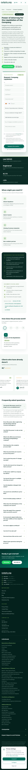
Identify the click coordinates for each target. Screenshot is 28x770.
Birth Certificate (5, 724)
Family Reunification (6, 663)
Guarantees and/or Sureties (7, 686)
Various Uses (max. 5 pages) (7, 659)
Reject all (14, 766)
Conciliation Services (6, 699)
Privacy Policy (19, 133)
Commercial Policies (6, 715)
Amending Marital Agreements (8, 691)
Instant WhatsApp (8, 66)
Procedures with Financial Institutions (10, 688)
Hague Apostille (5, 706)
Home (3, 9)
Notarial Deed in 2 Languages (8, 712)
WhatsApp (6, 562)
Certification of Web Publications (9, 713)
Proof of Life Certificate (7, 645)
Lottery (3, 649)
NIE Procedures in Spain (7, 675)
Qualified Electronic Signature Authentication (11, 701)
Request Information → (14, 146)
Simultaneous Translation (7, 708)
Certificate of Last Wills (7, 719)
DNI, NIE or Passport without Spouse (9, 683)
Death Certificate (5, 721)
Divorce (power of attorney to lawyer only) (11, 690)
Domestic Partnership (6, 661)
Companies (8, 9)
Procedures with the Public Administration (11, 674)
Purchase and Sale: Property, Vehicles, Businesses (12, 677)
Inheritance (4, 681)
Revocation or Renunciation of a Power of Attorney (12, 672)
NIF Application (5, 710)
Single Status (4, 650)
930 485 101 (17, 562)
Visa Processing (5, 664)
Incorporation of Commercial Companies (10, 693)
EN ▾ (17, 2)
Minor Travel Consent (6, 652)
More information (14, 755)
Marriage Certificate (6, 722)
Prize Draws (4, 647)
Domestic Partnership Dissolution (9, 656)
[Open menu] (25, 2)
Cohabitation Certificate (7, 654)
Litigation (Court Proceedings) (8, 679)
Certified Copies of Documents (8, 657)
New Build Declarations (6, 717)
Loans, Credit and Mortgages (8, 684)
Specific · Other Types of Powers (8, 670)
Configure (14, 762)
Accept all (14, 759)
